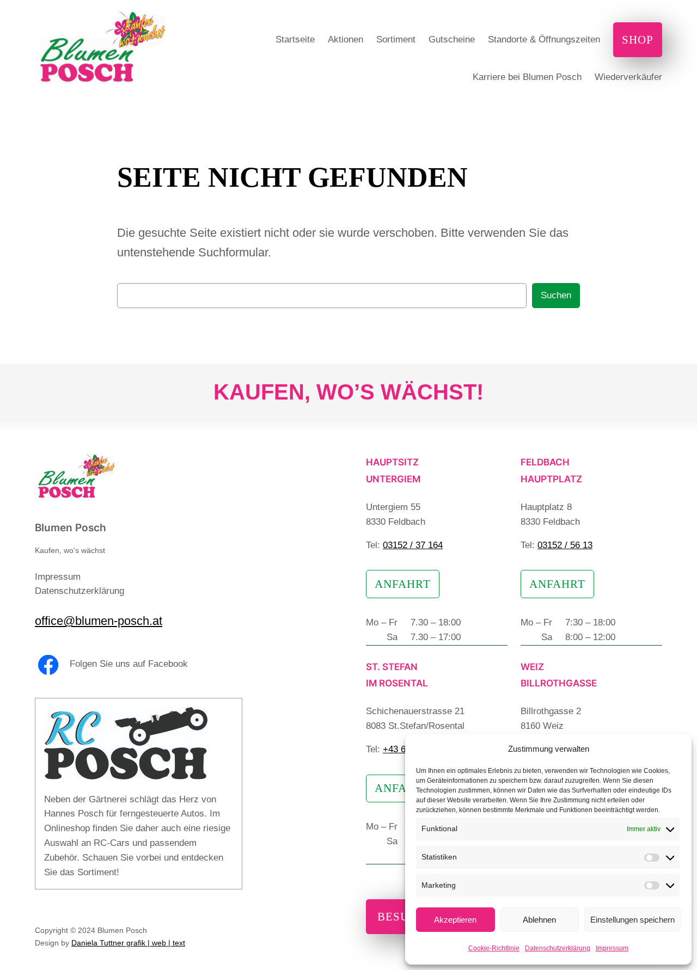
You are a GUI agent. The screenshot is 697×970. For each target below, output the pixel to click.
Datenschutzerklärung (557, 948)
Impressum (612, 948)
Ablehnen (539, 919)
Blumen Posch (70, 527)
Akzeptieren (455, 919)
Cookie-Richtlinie (493, 948)
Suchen (556, 295)
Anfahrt (403, 584)
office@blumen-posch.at (98, 621)
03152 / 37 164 (413, 545)
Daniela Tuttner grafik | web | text (128, 942)
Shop (637, 39)
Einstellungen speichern (632, 919)
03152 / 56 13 (564, 545)
